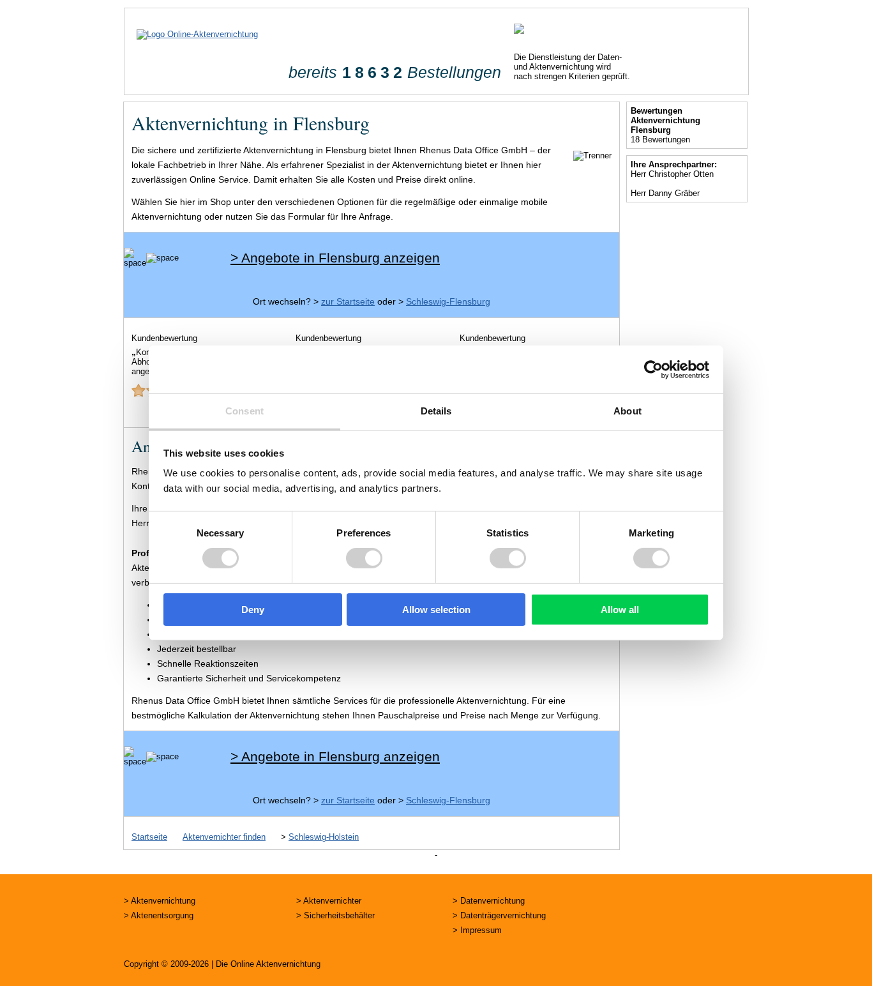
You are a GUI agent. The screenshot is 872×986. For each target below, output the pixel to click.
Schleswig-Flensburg (448, 301)
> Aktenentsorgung (158, 915)
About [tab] (627, 411)
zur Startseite (348, 301)
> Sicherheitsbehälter (335, 915)
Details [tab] (436, 411)
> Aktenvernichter (328, 901)
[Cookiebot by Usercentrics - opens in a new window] (653, 369)
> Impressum (477, 930)
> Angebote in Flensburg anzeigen (335, 257)
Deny (252, 609)
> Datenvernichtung (489, 901)
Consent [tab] (244, 411)
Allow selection (436, 609)
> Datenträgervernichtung (499, 915)
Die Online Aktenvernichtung (268, 964)
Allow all (620, 609)
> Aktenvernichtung (159, 901)
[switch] (364, 558)
